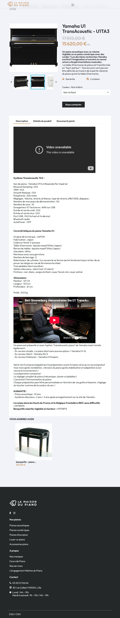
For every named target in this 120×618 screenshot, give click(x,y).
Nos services (16, 565)
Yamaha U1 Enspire (48, 356)
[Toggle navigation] (72, 4)
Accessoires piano (19, 544)
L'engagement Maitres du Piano (26, 570)
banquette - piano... (26, 461)
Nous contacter (73, 104)
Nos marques (16, 556)
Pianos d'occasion (19, 534)
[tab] (21, 121)
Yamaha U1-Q (78, 351)
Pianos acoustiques (19, 525)
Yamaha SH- (40, 354)
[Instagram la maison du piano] (14, 513)
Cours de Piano (17, 561)
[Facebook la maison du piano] (10, 513)
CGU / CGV (15, 614)
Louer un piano (17, 539)
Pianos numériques (19, 530)
